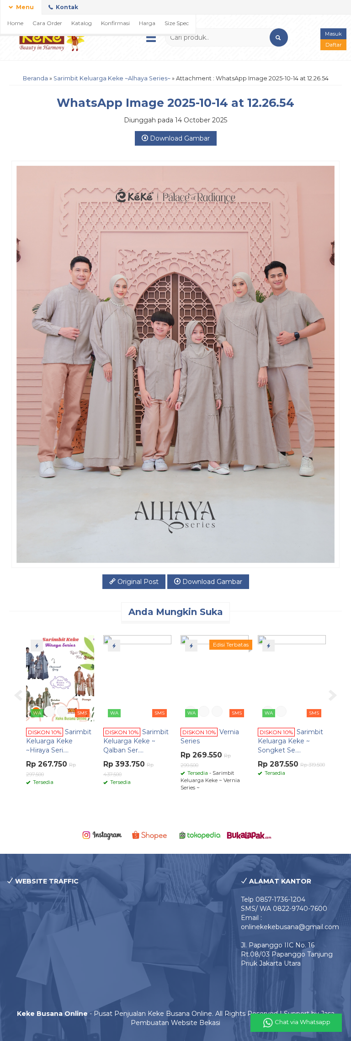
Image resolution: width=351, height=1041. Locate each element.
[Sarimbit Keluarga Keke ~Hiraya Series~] (60, 677)
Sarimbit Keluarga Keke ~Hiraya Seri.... (58, 741)
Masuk (333, 34)
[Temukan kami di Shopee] (151, 835)
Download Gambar (179, 138)
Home (15, 23)
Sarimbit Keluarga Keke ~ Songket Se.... (290, 741)
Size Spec (177, 23)
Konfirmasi (115, 23)
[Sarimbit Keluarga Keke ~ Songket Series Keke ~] (292, 677)
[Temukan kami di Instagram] (101, 835)
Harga (147, 23)
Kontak (66, 7)
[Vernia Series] (215, 677)
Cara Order (47, 23)
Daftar (333, 45)
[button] (279, 37)
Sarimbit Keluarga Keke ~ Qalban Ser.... (136, 741)
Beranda (35, 78)
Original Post (137, 582)
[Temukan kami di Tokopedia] (199, 835)
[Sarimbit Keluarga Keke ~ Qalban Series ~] (137, 677)
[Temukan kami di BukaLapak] (248, 835)
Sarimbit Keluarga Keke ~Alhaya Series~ (111, 78)
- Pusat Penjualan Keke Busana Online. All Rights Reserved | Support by (169, 1013)
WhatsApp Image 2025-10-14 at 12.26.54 (175, 103)
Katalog (81, 23)
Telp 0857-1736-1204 (273, 899)
